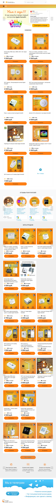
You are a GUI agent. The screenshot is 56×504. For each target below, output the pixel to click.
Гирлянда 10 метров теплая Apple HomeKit (14, 143)
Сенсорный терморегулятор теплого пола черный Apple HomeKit (28, 442)
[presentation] (4, 18)
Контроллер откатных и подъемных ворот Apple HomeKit (27, 280)
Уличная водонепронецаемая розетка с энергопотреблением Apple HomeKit (45, 345)
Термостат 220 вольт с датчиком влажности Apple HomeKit (10, 442)
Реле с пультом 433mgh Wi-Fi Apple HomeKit (45, 312)
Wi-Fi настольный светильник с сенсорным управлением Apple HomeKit (39, 83)
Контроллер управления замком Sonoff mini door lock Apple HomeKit (28, 410)
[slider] (10, 205)
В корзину (15, 61)
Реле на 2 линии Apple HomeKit (26, 312)
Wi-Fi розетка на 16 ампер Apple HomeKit (14, 174)
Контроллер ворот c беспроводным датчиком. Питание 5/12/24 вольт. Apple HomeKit (11, 280)
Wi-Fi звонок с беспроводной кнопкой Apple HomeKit (14, 83)
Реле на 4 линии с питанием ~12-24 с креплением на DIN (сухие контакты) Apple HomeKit (39, 53)
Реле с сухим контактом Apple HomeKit (13, 113)
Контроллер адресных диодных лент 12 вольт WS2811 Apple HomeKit (40, 144)
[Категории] (4, 2)
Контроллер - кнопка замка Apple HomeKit (10, 409)
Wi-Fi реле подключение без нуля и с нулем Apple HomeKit (45, 247)
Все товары (28, 457)
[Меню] (6, 6)
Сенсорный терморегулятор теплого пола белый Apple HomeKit (44, 442)
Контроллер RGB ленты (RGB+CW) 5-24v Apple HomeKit (15, 52)
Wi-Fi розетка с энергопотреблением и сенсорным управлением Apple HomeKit (27, 345)
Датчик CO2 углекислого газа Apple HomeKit (40, 113)
